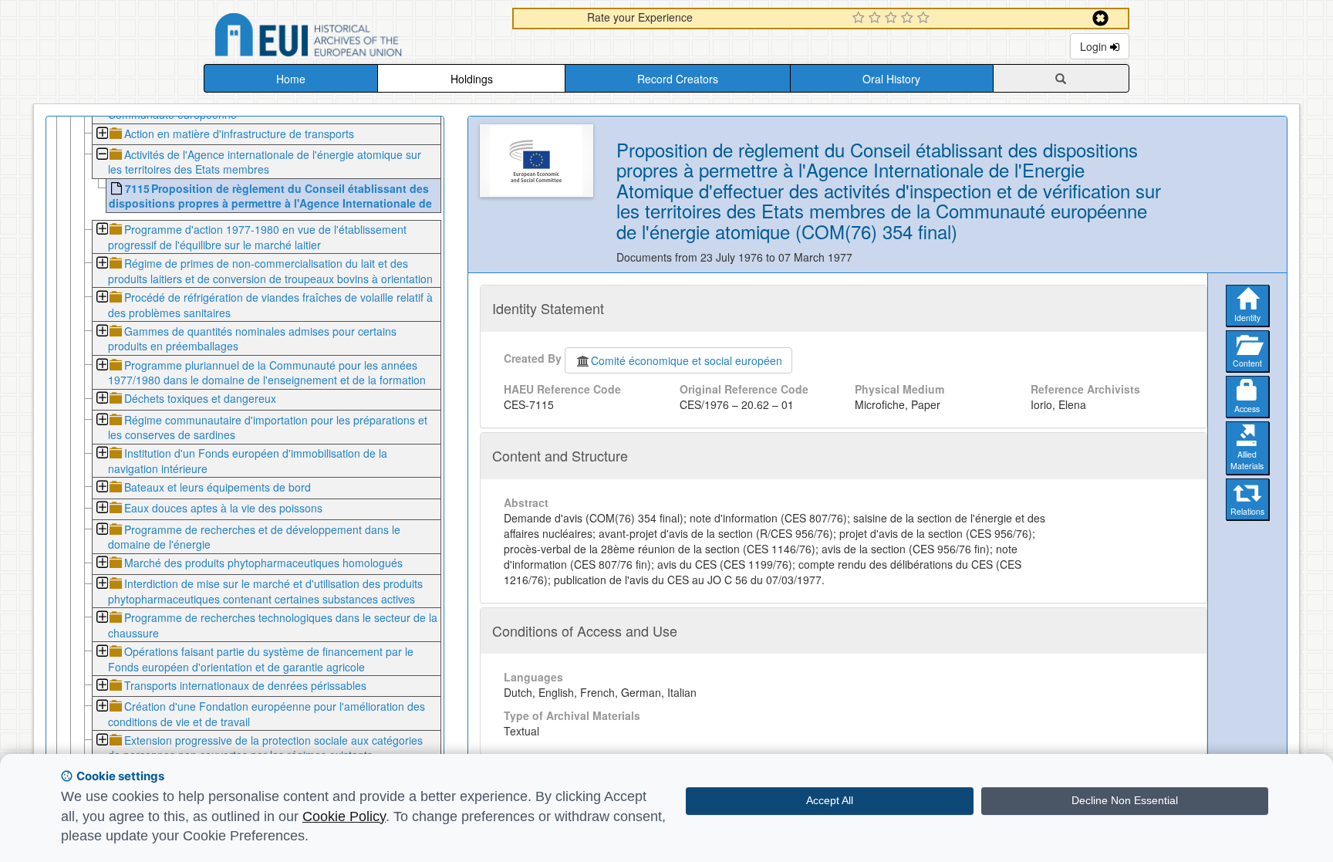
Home (290, 78)
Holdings (472, 78)
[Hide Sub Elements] (101, 155)
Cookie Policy (344, 816)
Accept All (829, 800)
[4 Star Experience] (909, 18)
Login (1095, 46)
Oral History (891, 78)
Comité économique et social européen (686, 360)
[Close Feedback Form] (1100, 18)
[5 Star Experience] (925, 18)
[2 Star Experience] (877, 18)
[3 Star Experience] (893, 18)
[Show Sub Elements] (101, 135)
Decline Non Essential (1124, 800)
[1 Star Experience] (860, 18)
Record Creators (677, 78)
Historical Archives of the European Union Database (351, 37)
